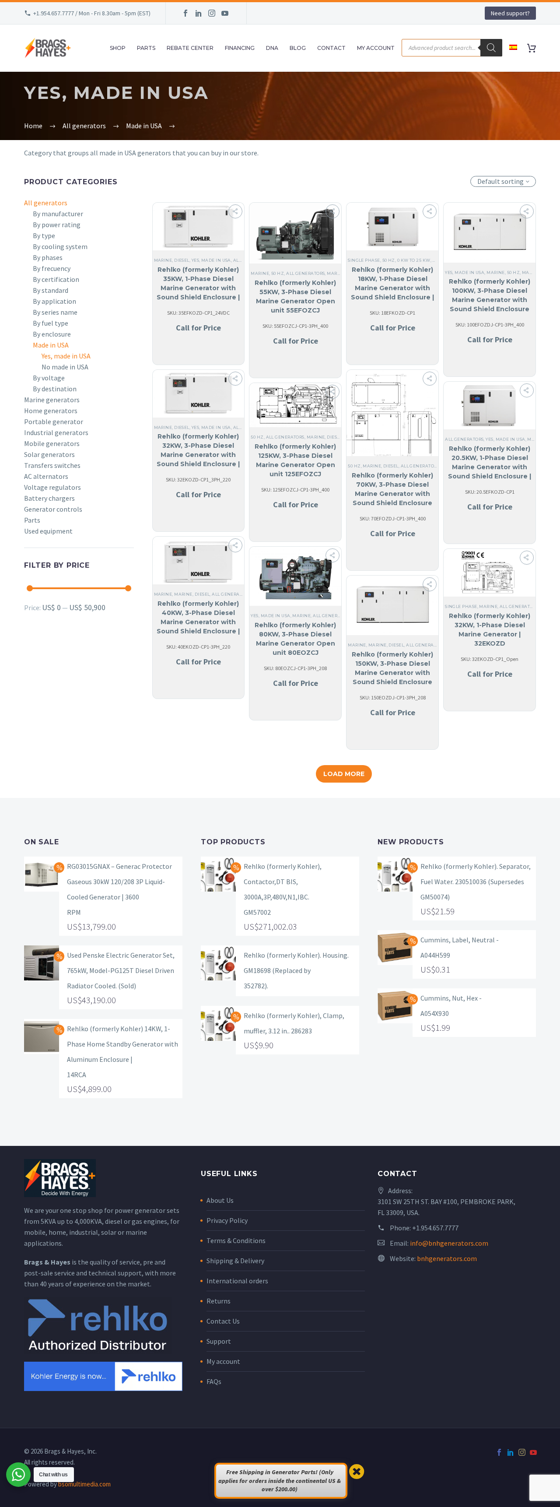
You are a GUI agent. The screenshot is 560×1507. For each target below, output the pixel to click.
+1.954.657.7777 (435, 1227)
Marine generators (52, 399)
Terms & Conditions (236, 1240)
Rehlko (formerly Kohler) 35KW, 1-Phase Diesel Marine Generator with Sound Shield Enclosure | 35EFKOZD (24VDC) (198, 288)
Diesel (181, 260)
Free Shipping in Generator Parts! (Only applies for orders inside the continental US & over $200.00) (279, 1480)
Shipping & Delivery (235, 1260)
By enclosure (52, 334)
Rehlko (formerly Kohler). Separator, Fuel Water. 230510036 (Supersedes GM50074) (475, 881)
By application (54, 301)
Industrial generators (56, 432)
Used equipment (48, 531)
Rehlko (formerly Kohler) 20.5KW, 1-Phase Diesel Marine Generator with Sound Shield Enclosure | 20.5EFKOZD (489, 467)
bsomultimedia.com (84, 1484)
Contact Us (223, 1321)
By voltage (49, 377)
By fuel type (50, 323)
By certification (56, 279)
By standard (50, 290)
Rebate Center (190, 48)
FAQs (213, 1381)
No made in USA (65, 366)
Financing (240, 48)
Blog (298, 48)
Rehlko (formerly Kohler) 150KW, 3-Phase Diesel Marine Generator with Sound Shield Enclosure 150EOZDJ (392, 672)
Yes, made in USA (66, 355)
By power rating (56, 224)
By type (44, 235)
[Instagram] (211, 13)
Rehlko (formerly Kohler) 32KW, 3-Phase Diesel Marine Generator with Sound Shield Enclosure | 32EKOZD (198, 454)
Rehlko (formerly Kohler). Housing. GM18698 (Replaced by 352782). (296, 970)
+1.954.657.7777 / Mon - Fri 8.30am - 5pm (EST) (91, 13)
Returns (218, 1300)
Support (218, 1341)
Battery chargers (49, 498)
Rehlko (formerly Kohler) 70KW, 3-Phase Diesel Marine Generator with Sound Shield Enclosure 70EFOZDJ (392, 493)
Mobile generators (52, 443)
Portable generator (53, 421)
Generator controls (53, 509)
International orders (237, 1280)
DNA (272, 48)
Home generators (50, 410)
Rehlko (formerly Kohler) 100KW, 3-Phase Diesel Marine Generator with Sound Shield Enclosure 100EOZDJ (489, 300)
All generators (45, 202)
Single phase (364, 260)
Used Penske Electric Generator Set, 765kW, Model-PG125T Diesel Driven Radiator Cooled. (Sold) (121, 970)
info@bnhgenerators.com (449, 1243)
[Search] (491, 47)
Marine (163, 260)
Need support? (510, 13)
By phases (48, 257)
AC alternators (46, 476)
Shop (118, 48)
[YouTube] (224, 13)
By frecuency (51, 268)
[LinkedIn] (198, 13)
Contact (331, 48)
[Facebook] (185, 13)
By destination (55, 388)
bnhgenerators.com (447, 1258)
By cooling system (60, 246)
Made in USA (51, 345)
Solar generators (49, 454)
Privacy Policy (227, 1220)
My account (223, 1361)
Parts (146, 48)
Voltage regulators (52, 487)
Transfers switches (52, 465)
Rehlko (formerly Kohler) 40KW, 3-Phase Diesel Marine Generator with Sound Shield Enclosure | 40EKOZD (198, 622)
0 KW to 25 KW (413, 260)
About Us (220, 1200)
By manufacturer (58, 213)
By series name (55, 312)
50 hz (277, 273)
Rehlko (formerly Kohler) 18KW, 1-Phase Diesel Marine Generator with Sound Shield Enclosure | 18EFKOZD (392, 288)
